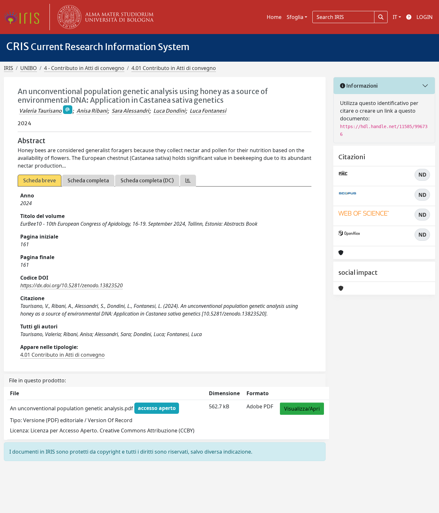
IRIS (8, 68)
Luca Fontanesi (208, 111)
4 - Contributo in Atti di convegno (84, 68)
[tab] (188, 181)
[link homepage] (24, 17)
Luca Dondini (169, 111)
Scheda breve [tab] (39, 180)
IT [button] (395, 17)
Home (274, 17)
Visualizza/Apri (302, 408)
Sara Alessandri (130, 111)
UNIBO (28, 68)
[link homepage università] (104, 17)
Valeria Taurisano (40, 111)
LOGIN (425, 17)
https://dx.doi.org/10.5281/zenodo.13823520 (71, 285)
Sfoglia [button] (295, 17)
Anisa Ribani (91, 111)
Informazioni (361, 86)
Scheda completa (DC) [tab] (147, 180)
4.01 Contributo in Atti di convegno (173, 68)
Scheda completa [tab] (88, 180)
